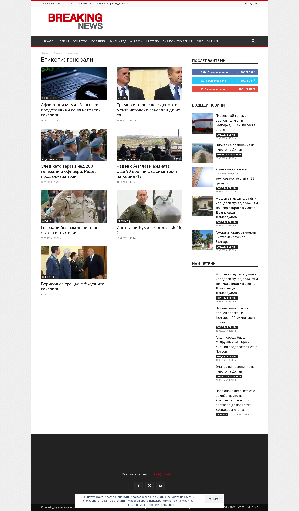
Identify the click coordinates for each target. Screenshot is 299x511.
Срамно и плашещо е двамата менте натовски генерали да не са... (148, 109)
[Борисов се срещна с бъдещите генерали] (74, 262)
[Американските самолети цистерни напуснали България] (202, 240)
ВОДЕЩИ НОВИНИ (52, 159)
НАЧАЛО (48, 41)
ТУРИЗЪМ (229, 507)
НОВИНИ (63, 41)
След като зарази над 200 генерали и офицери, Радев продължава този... (69, 171)
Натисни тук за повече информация (150, 505)
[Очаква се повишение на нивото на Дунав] (202, 153)
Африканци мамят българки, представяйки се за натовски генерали (71, 109)
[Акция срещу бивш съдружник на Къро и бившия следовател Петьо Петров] (202, 345)
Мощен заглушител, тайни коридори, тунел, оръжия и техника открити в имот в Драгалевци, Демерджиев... (237, 207)
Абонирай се (247, 89)
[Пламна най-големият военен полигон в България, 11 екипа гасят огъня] (202, 123)
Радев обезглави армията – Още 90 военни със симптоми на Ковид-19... (147, 171)
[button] (253, 41)
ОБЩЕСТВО (80, 41)
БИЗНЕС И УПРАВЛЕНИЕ (178, 41)
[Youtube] (256, 3)
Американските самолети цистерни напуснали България (236, 237)
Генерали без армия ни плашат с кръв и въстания (72, 230)
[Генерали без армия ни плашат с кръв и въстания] (74, 206)
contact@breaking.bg (163, 474)
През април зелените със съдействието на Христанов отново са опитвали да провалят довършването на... (235, 400)
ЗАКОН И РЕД (117, 41)
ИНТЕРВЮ (152, 41)
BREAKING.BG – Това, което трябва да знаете (103, 3)
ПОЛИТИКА (98, 41)
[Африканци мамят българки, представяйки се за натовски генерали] (74, 83)
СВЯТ (200, 41)
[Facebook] (245, 3)
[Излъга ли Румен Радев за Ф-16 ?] (149, 206)
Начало (45, 53)
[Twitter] (251, 3)
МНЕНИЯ (212, 41)
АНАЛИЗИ (136, 41)
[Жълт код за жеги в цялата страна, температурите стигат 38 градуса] (202, 177)
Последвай (247, 72)
